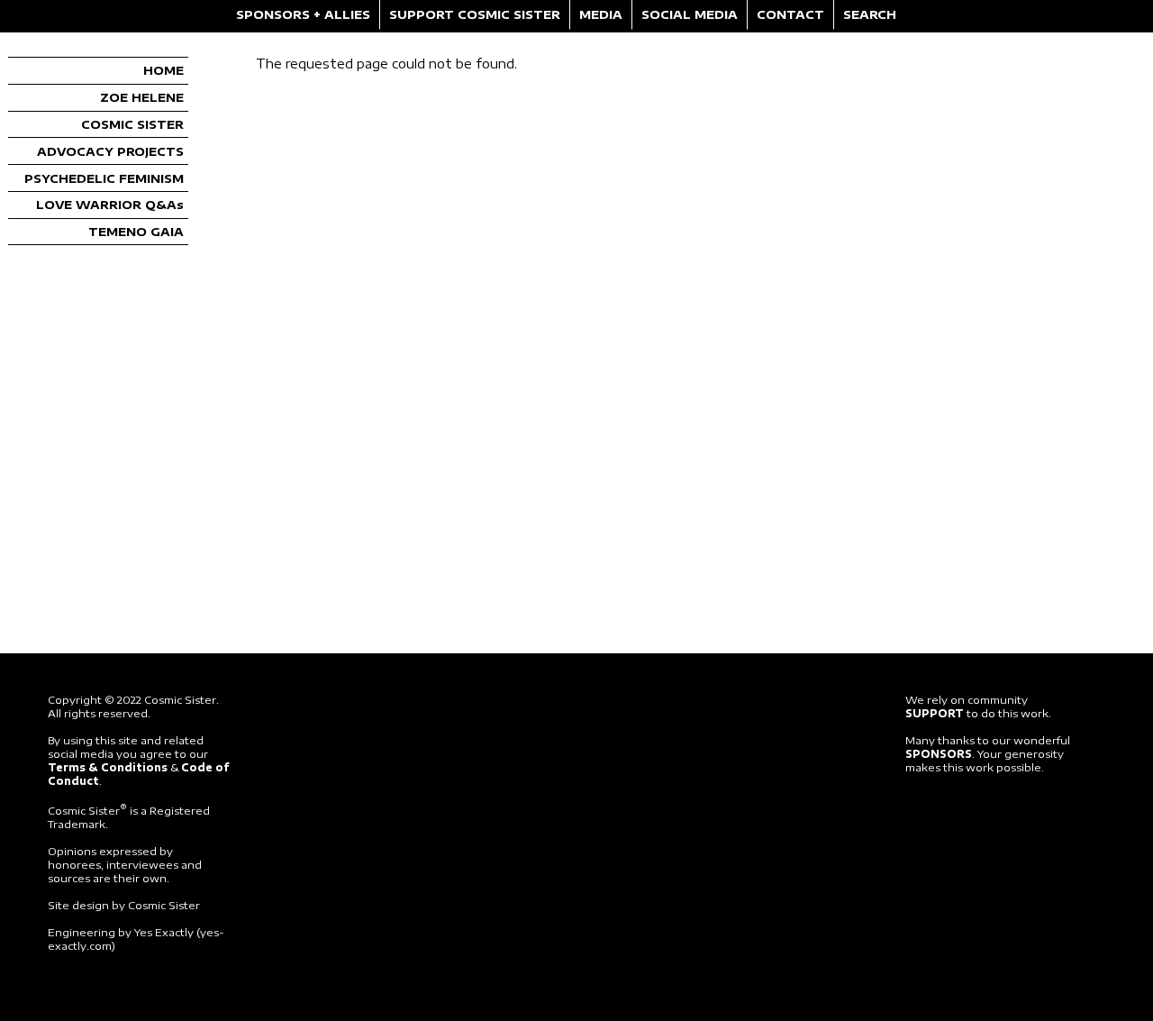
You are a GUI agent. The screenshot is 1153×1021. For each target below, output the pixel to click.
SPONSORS (938, 754)
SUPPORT (934, 713)
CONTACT (790, 14)
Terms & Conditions (108, 767)
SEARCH (869, 14)
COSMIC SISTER (132, 124)
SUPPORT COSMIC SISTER (474, 14)
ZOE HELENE (142, 97)
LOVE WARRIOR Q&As (110, 204)
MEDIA (600, 14)
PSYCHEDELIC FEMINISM (104, 178)
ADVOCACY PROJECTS (110, 151)
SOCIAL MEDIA (689, 14)
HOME (163, 70)
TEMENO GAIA (136, 231)
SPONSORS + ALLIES (303, 14)
